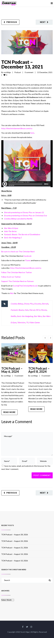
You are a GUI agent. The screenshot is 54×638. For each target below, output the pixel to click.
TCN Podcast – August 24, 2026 (14, 541)
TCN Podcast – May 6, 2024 (12, 369)
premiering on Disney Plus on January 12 (24, 212)
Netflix (13, 316)
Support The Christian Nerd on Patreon (17, 281)
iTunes (28, 260)
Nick (12, 293)
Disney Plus (28, 304)
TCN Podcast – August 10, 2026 (14, 560)
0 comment (29, 72)
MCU (38, 310)
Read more (9, 412)
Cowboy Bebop (17, 304)
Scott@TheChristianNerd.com (25, 286)
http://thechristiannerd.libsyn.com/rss (16, 128)
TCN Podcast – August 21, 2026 (14, 547)
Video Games (34, 322)
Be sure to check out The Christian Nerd (17, 251)
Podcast (18, 72)
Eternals (45, 304)
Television (21, 322)
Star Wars (38, 316)
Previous (11, 22)
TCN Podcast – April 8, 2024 (39, 369)
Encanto (37, 304)
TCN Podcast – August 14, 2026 (14, 554)
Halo (26, 310)
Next (43, 22)
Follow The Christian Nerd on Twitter (16, 272)
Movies (44, 310)
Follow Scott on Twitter (11, 277)
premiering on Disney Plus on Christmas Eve (25, 215)
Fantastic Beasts (17, 310)
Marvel (32, 310)
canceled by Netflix (18, 219)
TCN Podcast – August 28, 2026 (14, 534)
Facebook (27, 256)
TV (27, 322)
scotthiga (7, 72)
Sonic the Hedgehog (25, 316)
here (32, 133)
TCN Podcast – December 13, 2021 (22, 64)
